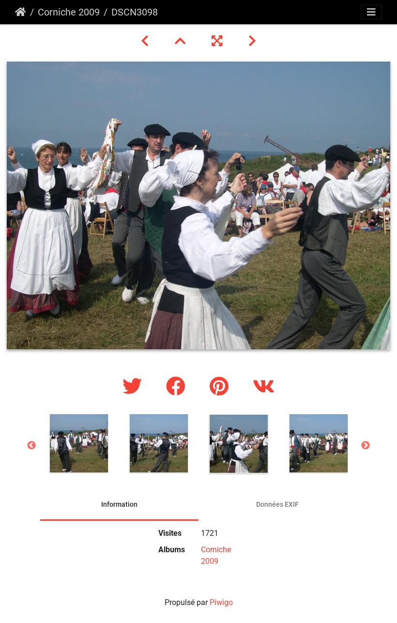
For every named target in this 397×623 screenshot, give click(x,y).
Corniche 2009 (69, 12)
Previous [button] (31, 446)
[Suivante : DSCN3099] (252, 41)
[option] (79, 443)
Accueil (20, 12)
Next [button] (365, 446)
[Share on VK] (263, 386)
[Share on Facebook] (178, 386)
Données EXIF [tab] (277, 504)
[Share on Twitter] (134, 386)
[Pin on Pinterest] (221, 386)
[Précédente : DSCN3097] (146, 41)
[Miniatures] (181, 41)
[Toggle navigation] (371, 12)
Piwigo (221, 602)
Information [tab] (119, 504)
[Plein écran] (218, 41)
